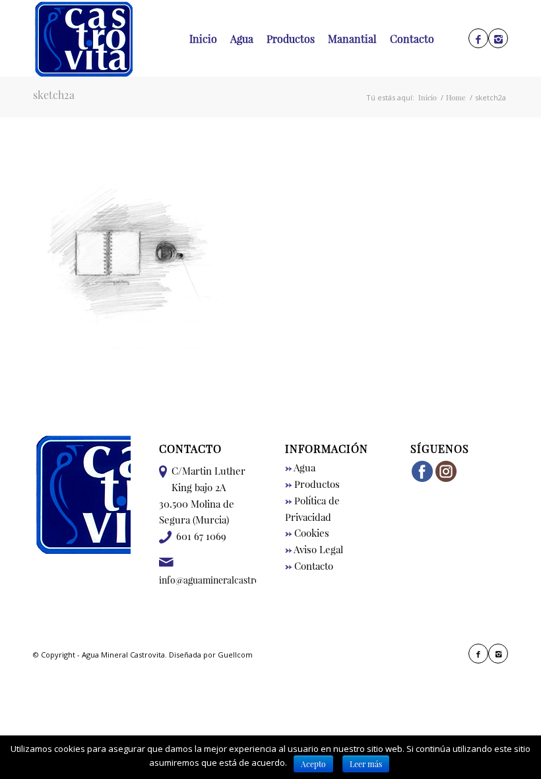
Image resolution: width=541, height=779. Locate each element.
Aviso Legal (314, 549)
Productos (312, 484)
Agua (300, 467)
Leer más (366, 764)
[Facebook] (478, 39)
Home (456, 97)
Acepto (313, 764)
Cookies (307, 532)
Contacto (309, 565)
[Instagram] (498, 39)
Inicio (427, 97)
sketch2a (54, 95)
